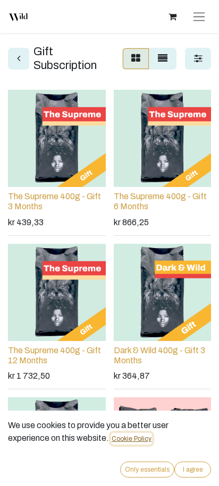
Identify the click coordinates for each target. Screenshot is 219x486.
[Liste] (162, 59)
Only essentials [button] (147, 469)
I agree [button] (193, 469)
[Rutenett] (135, 59)
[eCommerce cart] (172, 16)
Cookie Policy (131, 438)
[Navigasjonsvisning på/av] (199, 16)
